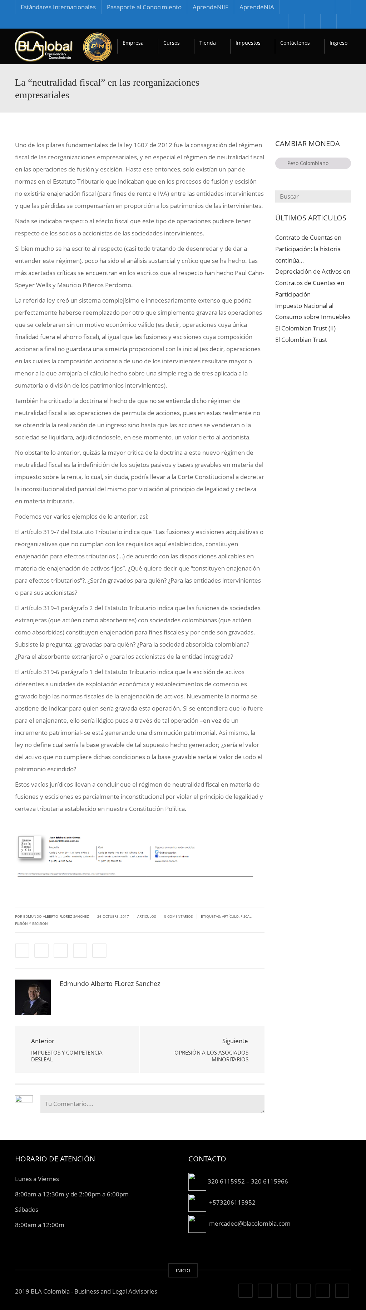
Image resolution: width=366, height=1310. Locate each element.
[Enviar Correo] (99, 950)
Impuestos (248, 42)
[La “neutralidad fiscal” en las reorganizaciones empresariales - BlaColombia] (63, 46)
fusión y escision (31, 923)
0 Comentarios (178, 916)
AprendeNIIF (210, 7)
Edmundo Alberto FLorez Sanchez (110, 983)
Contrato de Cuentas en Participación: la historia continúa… (308, 248)
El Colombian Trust (301, 339)
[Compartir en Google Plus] (80, 950)
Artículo (230, 916)
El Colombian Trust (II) (305, 328)
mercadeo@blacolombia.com (250, 1223)
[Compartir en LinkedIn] (61, 950)
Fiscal (246, 916)
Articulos (146, 916)
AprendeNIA (256, 7)
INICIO (183, 1270)
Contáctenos (295, 42)
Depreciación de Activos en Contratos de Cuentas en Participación (312, 282)
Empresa (133, 42)
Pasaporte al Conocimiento (144, 7)
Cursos (171, 42)
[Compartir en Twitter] (41, 950)
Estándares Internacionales (58, 7)
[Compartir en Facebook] (22, 950)
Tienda (207, 42)
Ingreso (338, 42)
